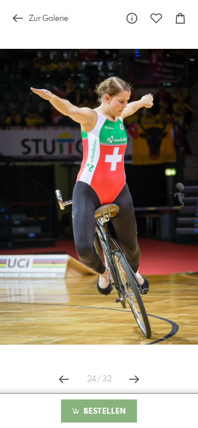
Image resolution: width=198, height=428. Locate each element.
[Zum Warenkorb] (180, 18)
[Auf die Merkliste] (156, 18)
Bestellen (103, 411)
